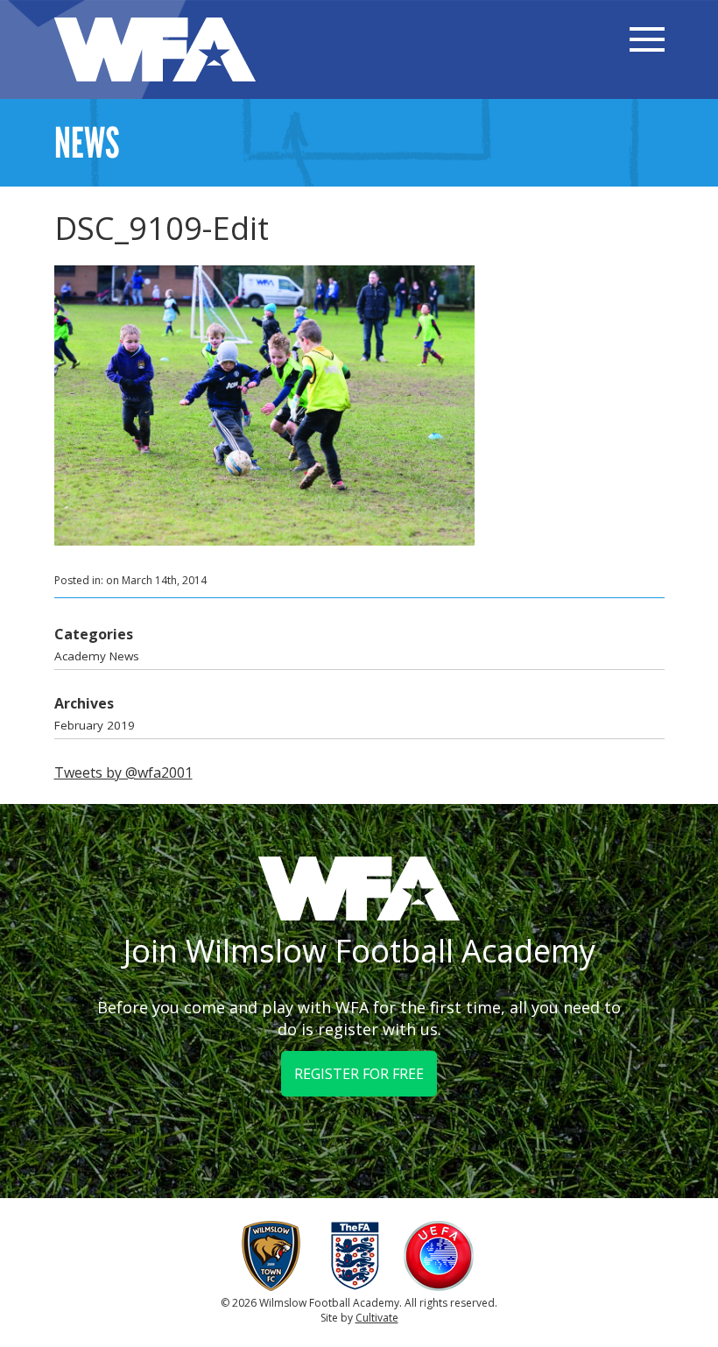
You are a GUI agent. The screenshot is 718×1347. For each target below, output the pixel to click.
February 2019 (94, 725)
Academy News (96, 656)
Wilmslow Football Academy (155, 49)
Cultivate (376, 1317)
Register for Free (359, 1073)
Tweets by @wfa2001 (123, 772)
